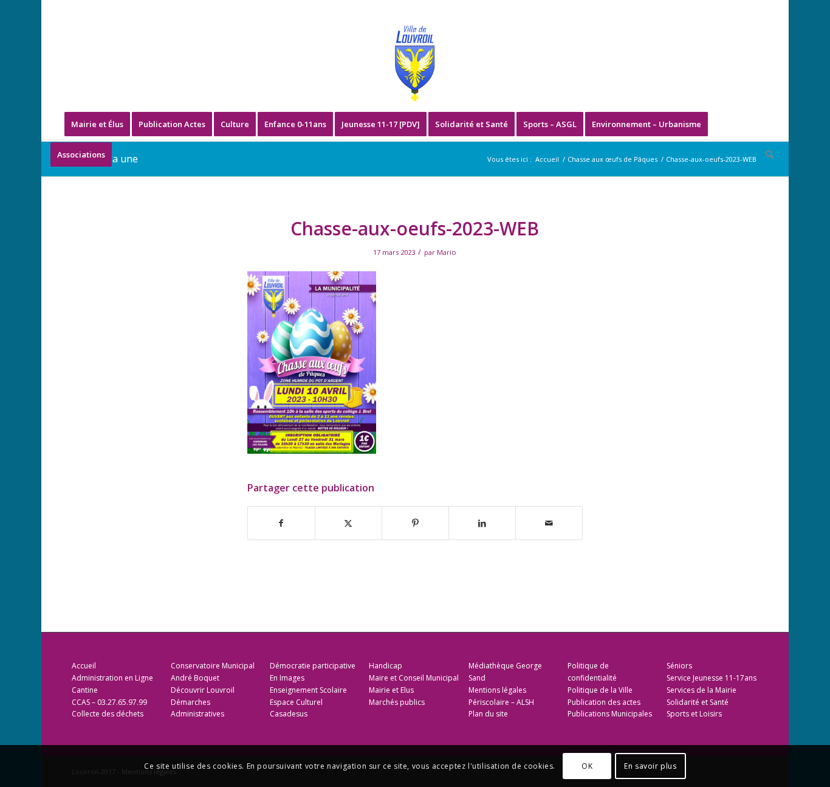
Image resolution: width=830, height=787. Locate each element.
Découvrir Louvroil (203, 690)
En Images (287, 678)
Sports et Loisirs (694, 714)
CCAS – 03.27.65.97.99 (109, 702)
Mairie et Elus (391, 690)
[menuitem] (97, 124)
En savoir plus (650, 766)
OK (586, 766)
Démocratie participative (312, 665)
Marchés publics (397, 702)
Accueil (84, 665)
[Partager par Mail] (549, 523)
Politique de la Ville (600, 690)
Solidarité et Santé (698, 702)
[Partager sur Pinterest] (415, 523)
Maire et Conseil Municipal (414, 678)
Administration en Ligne (112, 678)
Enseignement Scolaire (308, 690)
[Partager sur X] (348, 523)
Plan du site (488, 714)
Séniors (679, 665)
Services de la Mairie (701, 690)
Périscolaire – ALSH (501, 702)
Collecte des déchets (107, 714)
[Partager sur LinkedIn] (482, 523)
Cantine (85, 690)
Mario (446, 252)
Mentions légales (497, 690)
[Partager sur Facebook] (281, 523)
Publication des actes (604, 702)
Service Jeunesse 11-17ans (711, 678)
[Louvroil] (415, 63)
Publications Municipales (610, 714)
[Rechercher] (765, 154)
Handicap (385, 665)
